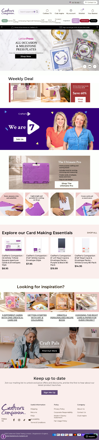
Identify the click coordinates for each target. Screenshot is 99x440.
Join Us (19, 139)
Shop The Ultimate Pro (66, 184)
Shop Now (26, 56)
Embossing (22, 21)
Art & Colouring (51, 21)
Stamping (37, 21)
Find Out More (49, 351)
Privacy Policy (59, 409)
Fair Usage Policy (60, 421)
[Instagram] (19, 420)
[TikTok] (24, 420)
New (4, 21)
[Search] (37, 12)
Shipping (34, 409)
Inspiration (66, 21)
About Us (80, 409)
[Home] (16, 410)
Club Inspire (82, 416)
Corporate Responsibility (63, 412)
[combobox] (29, 11)
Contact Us (91, 2)
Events (93, 21)
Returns (34, 412)
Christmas (84, 21)
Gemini (10, 21)
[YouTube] (30, 420)
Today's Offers (75, 20)
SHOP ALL (92, 233)
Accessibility (35, 419)
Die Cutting (15, 21)
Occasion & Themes (58, 21)
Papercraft (30, 21)
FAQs (33, 416)
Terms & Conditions (38, 422)
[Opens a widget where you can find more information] (90, 436)
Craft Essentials (44, 21)
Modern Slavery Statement (60, 417)
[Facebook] (14, 420)
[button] (34, 11)
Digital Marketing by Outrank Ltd (16, 436)
